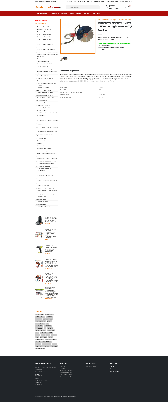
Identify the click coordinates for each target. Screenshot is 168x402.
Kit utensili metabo (42, 100)
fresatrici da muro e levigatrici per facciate (46, 84)
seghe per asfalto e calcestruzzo (46, 156)
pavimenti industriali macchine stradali (45, 135)
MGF (98, 14)
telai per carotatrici (42, 173)
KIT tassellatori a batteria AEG (45, 98)
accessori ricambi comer (44, 27)
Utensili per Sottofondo (43, 207)
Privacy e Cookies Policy (67, 377)
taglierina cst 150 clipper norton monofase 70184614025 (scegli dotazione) (51, 235)
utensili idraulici (41, 204)
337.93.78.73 (114, 8)
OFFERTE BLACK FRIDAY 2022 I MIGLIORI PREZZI (47, 128)
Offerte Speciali (41, 21)
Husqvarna (54, 14)
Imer (93, 14)
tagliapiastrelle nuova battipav (46, 163)
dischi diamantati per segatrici (45, 69)
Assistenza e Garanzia (66, 372)
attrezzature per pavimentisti (45, 44)
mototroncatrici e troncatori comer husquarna (47, 124)
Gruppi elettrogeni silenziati (45, 93)
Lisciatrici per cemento (43, 105)
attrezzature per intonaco (44, 42)
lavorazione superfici (43, 103)
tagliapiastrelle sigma (43, 166)
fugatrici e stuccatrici (43, 87)
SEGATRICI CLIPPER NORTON (51, 259)
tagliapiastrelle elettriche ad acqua (47, 161)
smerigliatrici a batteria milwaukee (47, 158)
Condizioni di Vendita (66, 374)
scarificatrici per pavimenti (44, 148)
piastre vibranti (41, 138)
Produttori (39, 311)
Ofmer (78, 14)
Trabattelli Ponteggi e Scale (45, 175)
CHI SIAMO (69, 1)
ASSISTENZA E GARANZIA (99, 1)
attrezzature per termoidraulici (46, 49)
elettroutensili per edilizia (44, 76)
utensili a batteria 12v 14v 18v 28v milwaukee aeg (46, 195)
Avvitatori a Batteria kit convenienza (47, 52)
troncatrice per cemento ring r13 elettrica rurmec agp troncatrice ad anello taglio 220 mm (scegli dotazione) (51, 294)
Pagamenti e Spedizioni (67, 370)
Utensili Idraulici (107, 20)
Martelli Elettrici (41, 115)
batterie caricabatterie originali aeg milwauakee (47, 55)
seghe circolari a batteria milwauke (47, 153)
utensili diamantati (42, 202)
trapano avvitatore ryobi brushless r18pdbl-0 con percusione (51, 250)
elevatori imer (41, 81)
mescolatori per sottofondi (44, 118)
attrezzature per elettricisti (44, 39)
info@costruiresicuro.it (41, 380)
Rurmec (86, 14)
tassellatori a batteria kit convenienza (44, 169)
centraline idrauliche (43, 61)
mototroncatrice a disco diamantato (47, 120)
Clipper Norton (42, 14)
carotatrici (40, 59)
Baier (72, 14)
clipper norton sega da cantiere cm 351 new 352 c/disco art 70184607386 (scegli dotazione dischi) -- (51, 278)
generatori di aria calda (44, 90)
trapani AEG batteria (43, 185)
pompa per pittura (42, 141)
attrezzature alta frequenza (45, 34)
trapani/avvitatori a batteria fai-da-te (47, 191)
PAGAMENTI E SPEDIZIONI (86, 1)
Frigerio (64, 14)
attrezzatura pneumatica (44, 32)
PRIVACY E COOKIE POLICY (126, 1)
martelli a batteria (42, 110)
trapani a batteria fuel (43, 178)
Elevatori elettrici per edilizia (45, 78)
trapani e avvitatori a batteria (45, 188)
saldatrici (39, 143)
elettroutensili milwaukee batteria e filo (47, 72)
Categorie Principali (41, 23)
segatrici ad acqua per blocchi (46, 151)
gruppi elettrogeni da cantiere (45, 95)
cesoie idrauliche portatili (44, 64)
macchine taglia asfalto (44, 108)
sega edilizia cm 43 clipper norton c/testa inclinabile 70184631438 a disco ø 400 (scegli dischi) (51, 263)
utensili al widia (41, 199)
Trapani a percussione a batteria (46, 183)
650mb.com (64, 396)
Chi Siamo (63, 366)
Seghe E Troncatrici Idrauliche (122, 20)
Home (99, 20)
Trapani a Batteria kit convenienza (47, 180)
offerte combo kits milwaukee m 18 (47, 131)
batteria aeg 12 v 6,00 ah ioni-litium (50, 220)
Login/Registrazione (91, 366)
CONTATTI (76, 1)
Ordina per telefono (112, 6)
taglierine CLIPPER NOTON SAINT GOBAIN (51, 230)
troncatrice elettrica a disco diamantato (50, 288)
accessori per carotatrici (44, 29)
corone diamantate (42, 66)
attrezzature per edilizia (43, 37)
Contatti (62, 368)
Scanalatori (40, 146)
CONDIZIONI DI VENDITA (112, 1)
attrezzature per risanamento (45, 47)
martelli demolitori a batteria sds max (47, 113)
